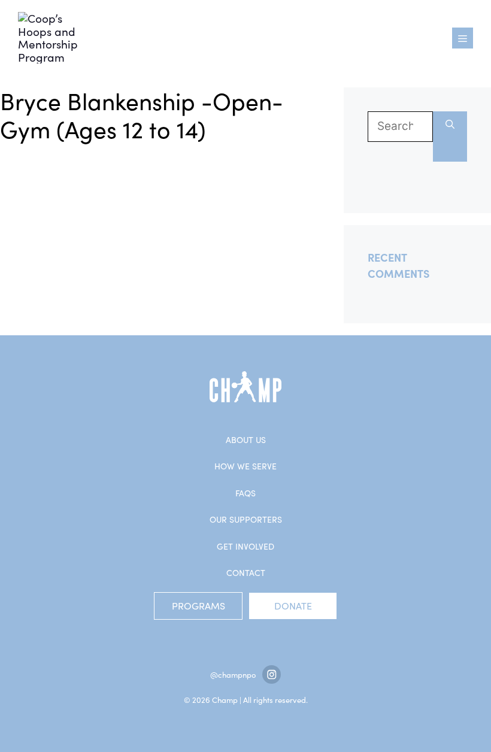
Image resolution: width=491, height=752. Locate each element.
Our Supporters (246, 519)
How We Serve (245, 466)
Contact (245, 572)
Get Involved (245, 546)
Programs (198, 605)
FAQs (245, 493)
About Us (246, 439)
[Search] (450, 136)
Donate (293, 605)
